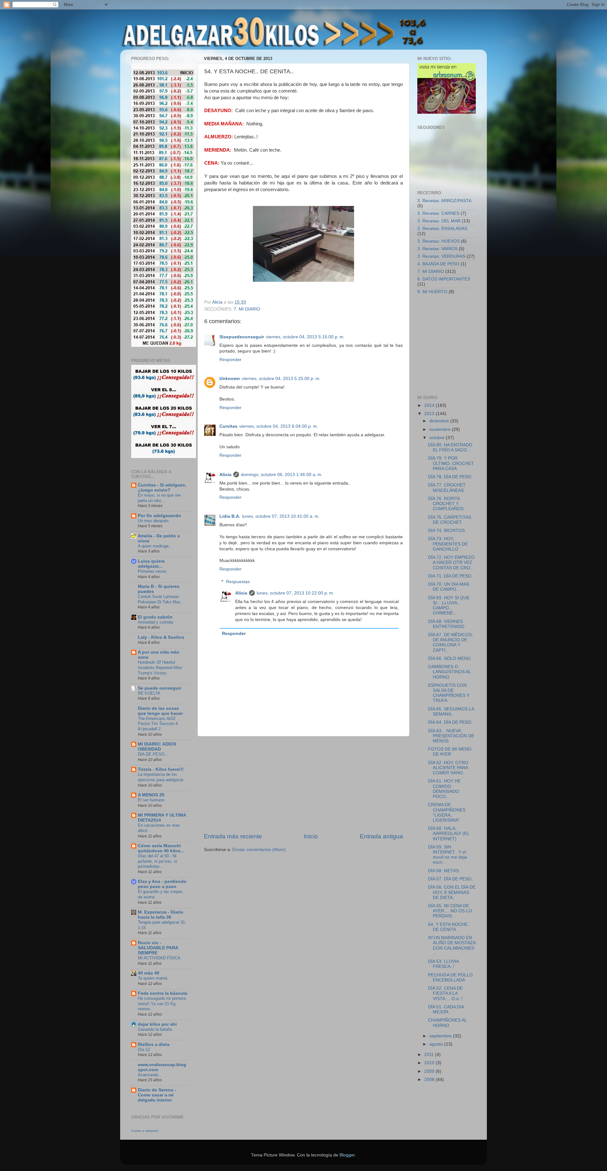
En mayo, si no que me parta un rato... (159, 498)
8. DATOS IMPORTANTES (443, 279)
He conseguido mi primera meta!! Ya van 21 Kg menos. (162, 1003)
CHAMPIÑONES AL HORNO (447, 1023)
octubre (437, 437)
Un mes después (153, 520)
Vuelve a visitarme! (145, 1130)
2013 (430, 413)
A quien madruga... (155, 546)
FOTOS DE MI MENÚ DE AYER (449, 752)
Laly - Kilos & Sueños (161, 637)
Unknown (229, 378)
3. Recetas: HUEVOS (438, 241)
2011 (429, 1054)
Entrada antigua (381, 836)
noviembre (440, 429)
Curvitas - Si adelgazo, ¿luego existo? (162, 487)
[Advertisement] (303, 784)
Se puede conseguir (159, 688)
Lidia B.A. (229, 516)
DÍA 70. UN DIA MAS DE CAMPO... (448, 587)
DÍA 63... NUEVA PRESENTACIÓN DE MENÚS (451, 735)
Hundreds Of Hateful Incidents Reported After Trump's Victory (160, 667)
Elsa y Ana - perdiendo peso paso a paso (162, 884)
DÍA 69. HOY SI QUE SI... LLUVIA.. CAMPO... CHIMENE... (448, 605)
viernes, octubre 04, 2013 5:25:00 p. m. (281, 378)
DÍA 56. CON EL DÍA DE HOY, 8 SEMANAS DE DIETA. (451, 892)
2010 (430, 1062)
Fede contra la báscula (162, 993)
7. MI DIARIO (247, 309)
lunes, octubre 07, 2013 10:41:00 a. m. (281, 516)
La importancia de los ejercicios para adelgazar (160, 777)
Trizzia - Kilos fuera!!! (161, 769)
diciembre (439, 421)
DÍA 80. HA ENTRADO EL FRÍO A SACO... (450, 447)
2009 (430, 1071)
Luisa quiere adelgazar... (151, 564)
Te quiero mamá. (153, 978)
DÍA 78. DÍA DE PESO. (450, 476)
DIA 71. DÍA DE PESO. (450, 576)
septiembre (441, 1036)
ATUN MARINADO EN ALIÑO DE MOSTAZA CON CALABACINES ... (451, 945)
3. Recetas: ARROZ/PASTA (444, 200)
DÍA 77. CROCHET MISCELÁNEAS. (447, 487)
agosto (436, 1044)
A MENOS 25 (151, 795)
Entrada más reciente (233, 836)
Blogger (347, 1155)
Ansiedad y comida (155, 622)
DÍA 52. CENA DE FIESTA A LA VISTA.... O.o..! (445, 993)
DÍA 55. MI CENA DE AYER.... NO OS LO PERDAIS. (450, 910)
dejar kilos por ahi (157, 1024)
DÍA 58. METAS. (444, 870)
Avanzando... (150, 1074)
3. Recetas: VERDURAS (441, 256)
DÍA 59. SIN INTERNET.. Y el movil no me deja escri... (447, 855)
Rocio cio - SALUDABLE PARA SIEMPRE (158, 947)
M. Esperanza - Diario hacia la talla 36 (160, 915)
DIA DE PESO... (153, 754)
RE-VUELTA (149, 693)
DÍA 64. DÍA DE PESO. (450, 722)
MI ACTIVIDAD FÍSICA (159, 958)
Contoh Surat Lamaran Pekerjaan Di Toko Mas (159, 599)
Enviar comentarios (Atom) (259, 849)
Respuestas (238, 582)
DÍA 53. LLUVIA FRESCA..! (443, 964)
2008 (430, 1079)
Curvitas (228, 426)
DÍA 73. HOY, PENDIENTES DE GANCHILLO (448, 543)
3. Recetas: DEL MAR (439, 221)
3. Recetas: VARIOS (437, 248)
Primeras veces (152, 571)
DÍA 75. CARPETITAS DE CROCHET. (449, 520)
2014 (430, 405)
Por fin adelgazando (159, 515)
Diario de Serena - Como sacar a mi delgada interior (157, 1095)
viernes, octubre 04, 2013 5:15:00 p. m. (305, 337)
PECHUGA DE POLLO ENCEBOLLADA (450, 977)
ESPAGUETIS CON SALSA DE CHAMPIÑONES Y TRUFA (448, 693)
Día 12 (144, 1049)
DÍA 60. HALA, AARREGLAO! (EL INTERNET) (448, 833)
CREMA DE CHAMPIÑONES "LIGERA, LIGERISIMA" (446, 812)
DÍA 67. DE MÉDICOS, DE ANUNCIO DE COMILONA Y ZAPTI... (450, 642)
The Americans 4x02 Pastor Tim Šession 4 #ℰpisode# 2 (158, 723)
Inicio (311, 836)
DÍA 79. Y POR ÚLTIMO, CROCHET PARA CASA (451, 463)
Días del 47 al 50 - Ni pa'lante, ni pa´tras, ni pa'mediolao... (157, 861)
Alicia (225, 474)
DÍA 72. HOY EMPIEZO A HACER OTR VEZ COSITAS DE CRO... (451, 562)
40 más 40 (148, 973)
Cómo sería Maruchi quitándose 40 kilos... (161, 848)
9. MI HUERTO (432, 291)
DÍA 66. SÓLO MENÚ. (450, 658)
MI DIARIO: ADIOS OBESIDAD (157, 746)
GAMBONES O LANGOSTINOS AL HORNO (449, 671)
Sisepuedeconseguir (241, 337)
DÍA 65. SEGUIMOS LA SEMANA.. (451, 711)
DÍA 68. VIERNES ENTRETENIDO (446, 624)
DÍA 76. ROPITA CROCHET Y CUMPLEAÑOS (445, 503)
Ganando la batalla (155, 1029)
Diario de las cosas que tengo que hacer (160, 711)
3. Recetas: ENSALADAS (442, 228)
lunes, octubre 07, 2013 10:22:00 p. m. (295, 593)
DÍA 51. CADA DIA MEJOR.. (446, 1009)
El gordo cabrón (155, 617)
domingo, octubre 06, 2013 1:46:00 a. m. (281, 474)
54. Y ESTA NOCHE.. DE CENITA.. (449, 927)
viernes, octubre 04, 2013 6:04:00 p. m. (278, 426)
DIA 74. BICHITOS (446, 530)
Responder (230, 359)
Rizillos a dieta (153, 1044)
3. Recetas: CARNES (438, 213)
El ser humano (151, 800)
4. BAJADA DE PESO (438, 264)
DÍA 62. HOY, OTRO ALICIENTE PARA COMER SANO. (448, 767)
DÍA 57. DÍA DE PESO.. (451, 879)
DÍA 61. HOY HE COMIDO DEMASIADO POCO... (444, 789)
